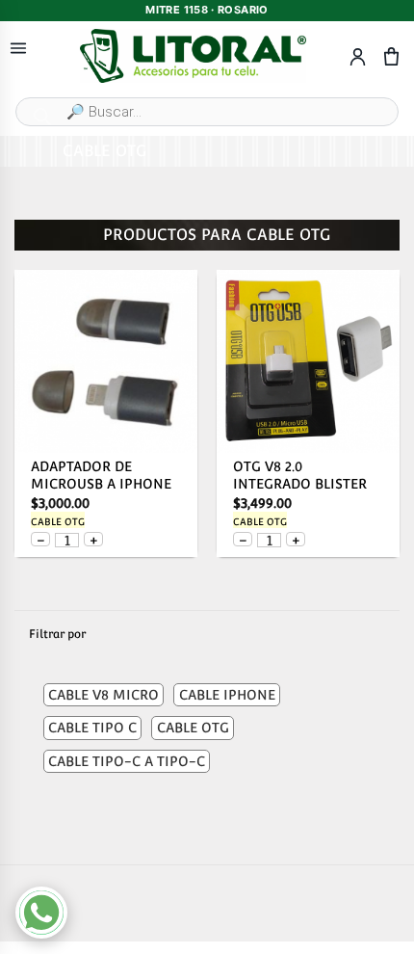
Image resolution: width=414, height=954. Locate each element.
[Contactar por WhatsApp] (41, 913)
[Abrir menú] (18, 48)
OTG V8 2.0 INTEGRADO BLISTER (300, 475)
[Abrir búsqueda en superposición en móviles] (207, 111)
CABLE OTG (58, 522)
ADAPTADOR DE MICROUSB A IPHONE (101, 475)
